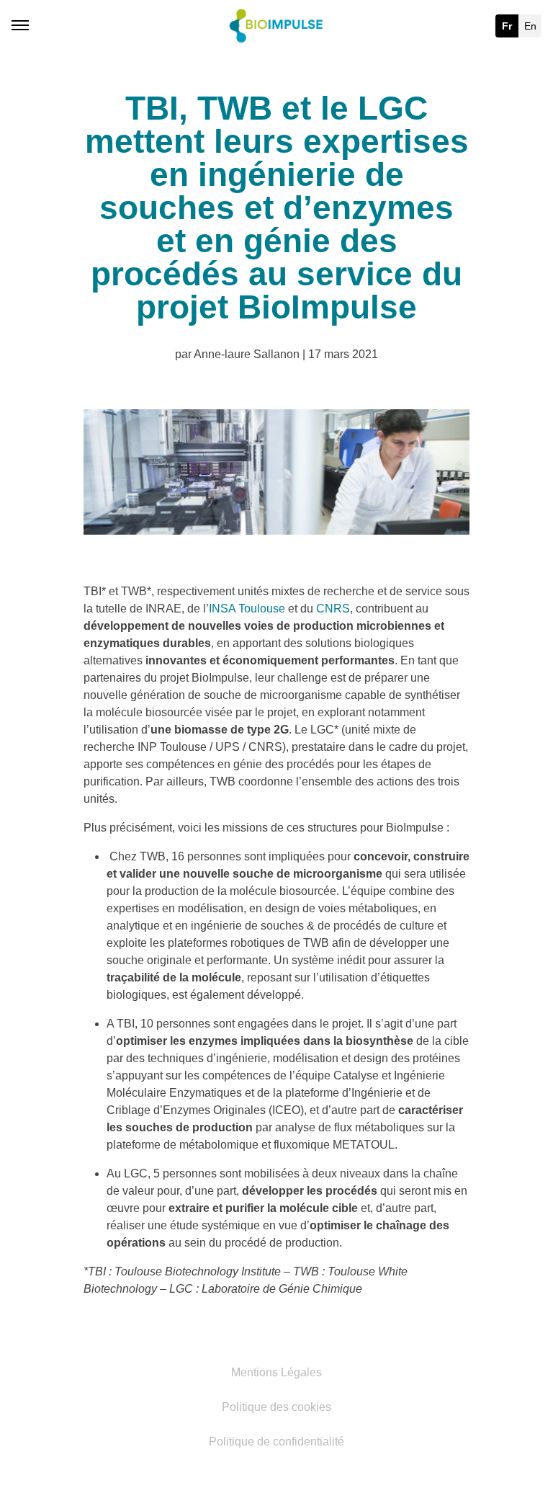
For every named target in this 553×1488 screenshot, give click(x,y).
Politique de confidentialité (276, 1442)
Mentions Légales (276, 1372)
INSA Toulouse (247, 608)
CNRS (333, 608)
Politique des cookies (276, 1407)
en (530, 26)
